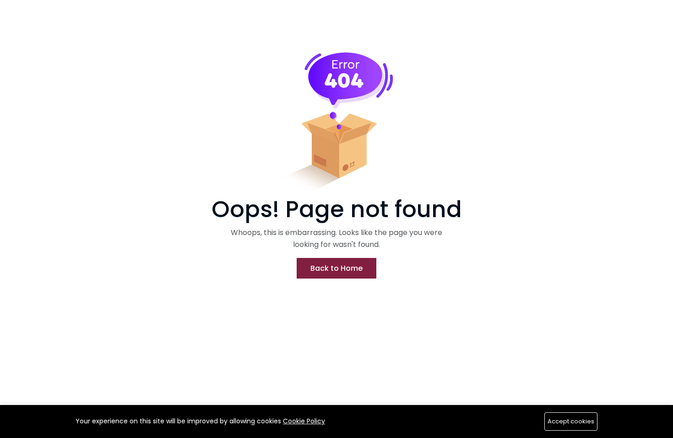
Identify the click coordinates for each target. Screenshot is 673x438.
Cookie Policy (304, 421)
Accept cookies (571, 421)
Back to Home (336, 268)
